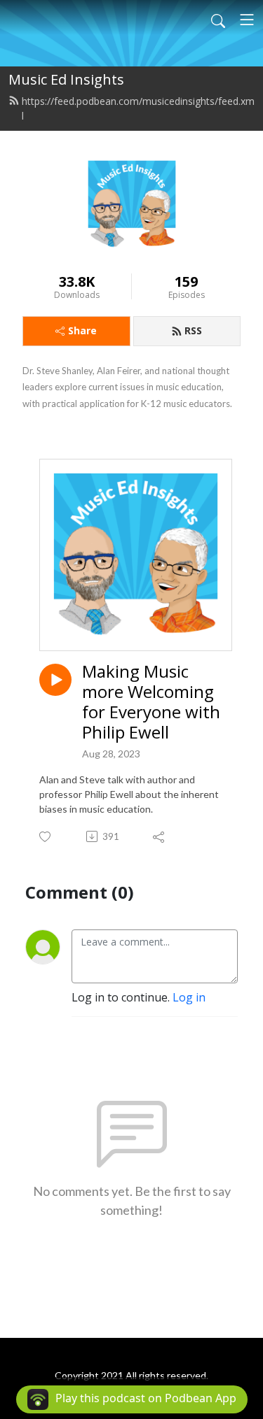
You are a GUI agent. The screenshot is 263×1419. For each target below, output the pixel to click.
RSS (193, 330)
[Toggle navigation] (247, 19)
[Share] (159, 836)
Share (82, 330)
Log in (189, 997)
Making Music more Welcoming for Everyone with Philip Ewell (151, 702)
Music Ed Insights (66, 79)
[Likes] (46, 836)
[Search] (218, 20)
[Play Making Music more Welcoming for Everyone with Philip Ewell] (55, 680)
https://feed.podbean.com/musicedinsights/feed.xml (138, 108)
